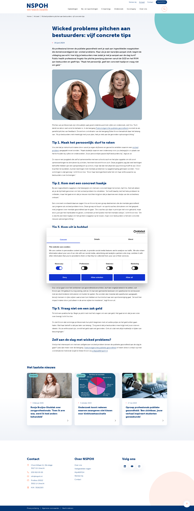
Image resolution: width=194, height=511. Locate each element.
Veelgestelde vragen (83, 469)
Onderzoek (118, 9)
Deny (65, 277)
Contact (150, 2)
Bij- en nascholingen (89, 9)
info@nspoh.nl (36, 476)
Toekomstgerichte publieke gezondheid (112, 128)
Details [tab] (97, 239)
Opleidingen (73, 9)
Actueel (142, 2)
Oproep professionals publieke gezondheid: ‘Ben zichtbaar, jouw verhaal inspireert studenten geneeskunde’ (144, 412)
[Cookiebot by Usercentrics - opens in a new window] (135, 232)
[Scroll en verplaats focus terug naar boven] (186, 503)
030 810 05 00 (37, 472)
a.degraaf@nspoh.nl (100, 351)
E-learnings (106, 9)
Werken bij (132, 2)
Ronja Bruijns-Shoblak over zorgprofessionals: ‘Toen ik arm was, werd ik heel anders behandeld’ (48, 412)
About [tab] (130, 239)
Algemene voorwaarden (50, 508)
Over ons (143, 9)
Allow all (129, 277)
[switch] (84, 268)
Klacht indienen (67, 508)
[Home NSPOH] (37, 8)
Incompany (131, 9)
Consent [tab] (63, 239)
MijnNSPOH (161, 2)
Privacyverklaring (33, 508)
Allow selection (97, 277)
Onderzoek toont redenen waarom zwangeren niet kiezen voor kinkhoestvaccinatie (95, 410)
